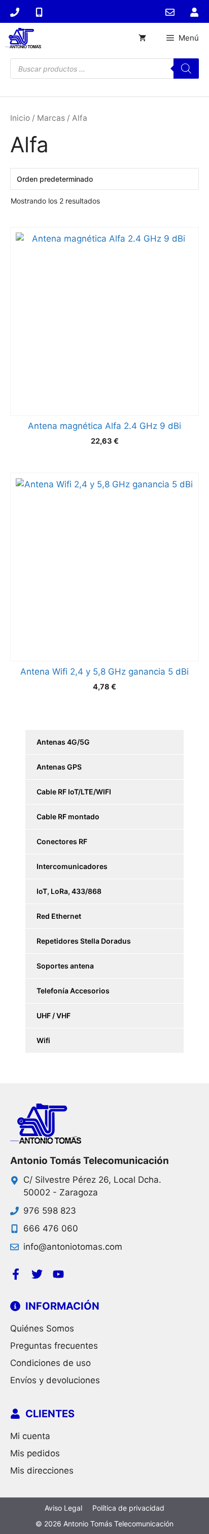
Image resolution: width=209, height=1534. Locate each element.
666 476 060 (50, 1228)
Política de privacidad (128, 1508)
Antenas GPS (59, 766)
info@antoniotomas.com (72, 1247)
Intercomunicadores (72, 866)
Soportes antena (65, 965)
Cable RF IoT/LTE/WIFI (74, 791)
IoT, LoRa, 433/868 (69, 891)
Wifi (43, 1040)
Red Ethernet (59, 916)
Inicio (20, 118)
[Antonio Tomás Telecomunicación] (23, 38)
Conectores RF (62, 841)
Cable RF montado (68, 816)
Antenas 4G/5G (63, 742)
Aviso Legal (63, 1508)
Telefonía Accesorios (73, 990)
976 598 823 (49, 1211)
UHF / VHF (54, 1015)
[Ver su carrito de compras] (142, 38)
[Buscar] (186, 68)
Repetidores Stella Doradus (84, 941)
